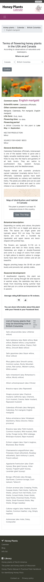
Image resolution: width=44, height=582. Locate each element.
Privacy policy (28, 578)
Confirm (7, 69)
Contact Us (38, 1)
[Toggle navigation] (5, 17)
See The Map (22, 214)
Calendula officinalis (28, 105)
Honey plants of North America (14, 562)
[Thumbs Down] (19, 300)
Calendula (16, 111)
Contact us (14, 578)
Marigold (7, 111)
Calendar (5, 544)
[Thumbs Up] (25, 300)
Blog (3, 548)
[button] (5, 87)
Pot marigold (27, 111)
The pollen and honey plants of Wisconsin (18, 565)
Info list (5, 551)
